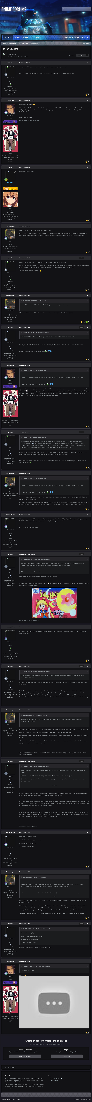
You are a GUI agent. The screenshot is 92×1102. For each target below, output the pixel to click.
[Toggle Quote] (22, 300)
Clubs (18, 37)
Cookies (18, 1099)
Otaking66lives (10, 514)
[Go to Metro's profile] (10, 176)
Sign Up (83, 37)
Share (72, 55)
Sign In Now (67, 1056)
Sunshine (13, 54)
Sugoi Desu (54, 1080)
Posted (24, 62)
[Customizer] (88, 37)
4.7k (11, 119)
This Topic (82, 9)
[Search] (89, 9)
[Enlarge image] (54, 602)
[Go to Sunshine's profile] (5, 55)
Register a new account (25, 1056)
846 (11, 186)
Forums (9, 37)
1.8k (11, 533)
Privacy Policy (11, 1099)
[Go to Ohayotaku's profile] (10, 109)
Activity (35, 37)
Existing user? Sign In (71, 37)
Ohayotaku (10, 100)
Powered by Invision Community (82, 1099)
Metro (10, 167)
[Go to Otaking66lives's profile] (10, 523)
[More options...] (87, 63)
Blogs (26, 37)
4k (11, 244)
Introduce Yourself (23, 56)
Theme (3, 1099)
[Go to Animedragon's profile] (10, 234)
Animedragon (10, 226)
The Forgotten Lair (56, 1078)
